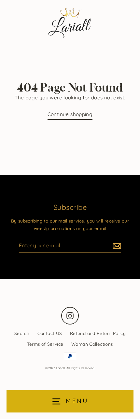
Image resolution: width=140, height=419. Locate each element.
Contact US (49, 333)
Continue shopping (70, 114)
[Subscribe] (116, 245)
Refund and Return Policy (98, 333)
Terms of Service (45, 344)
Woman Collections (92, 344)
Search (21, 333)
